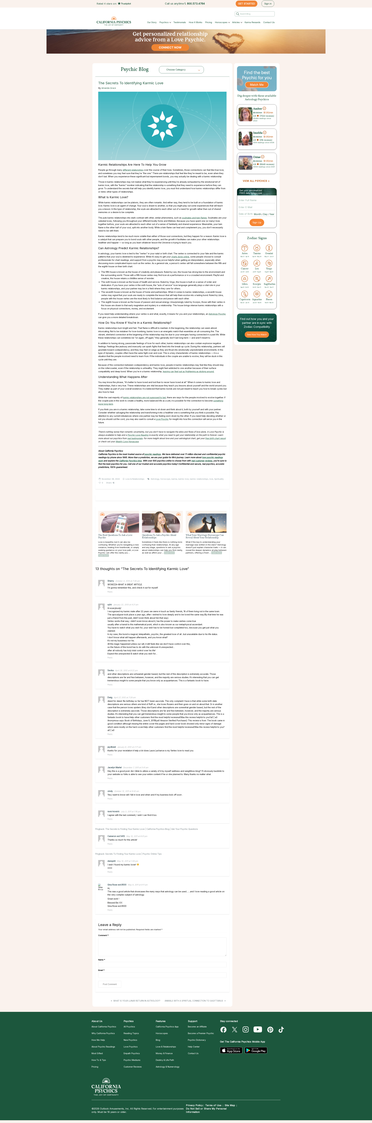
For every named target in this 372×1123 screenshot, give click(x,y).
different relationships (133, 170)
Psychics (164, 22)
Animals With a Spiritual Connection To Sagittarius (194, 1000)
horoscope (165, 479)
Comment (103, 935)
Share (109, 483)
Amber (257, 109)
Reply (110, 591)
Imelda (257, 133)
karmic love (183, 479)
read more (103, 555)
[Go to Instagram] (246, 1030)
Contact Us (269, 22)
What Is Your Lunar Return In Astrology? (136, 1000)
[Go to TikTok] (281, 1030)
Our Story (152, 22)
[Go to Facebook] (224, 1030)
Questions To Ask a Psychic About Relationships (159, 536)
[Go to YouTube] (258, 1030)
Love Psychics (131, 1046)
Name (101, 960)
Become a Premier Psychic (201, 1033)
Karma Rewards (252, 22)
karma (174, 479)
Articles (236, 22)
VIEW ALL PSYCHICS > (256, 180)
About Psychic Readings (103, 1046)
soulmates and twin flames (194, 217)
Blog (158, 1040)
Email (101, 970)
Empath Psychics (132, 1053)
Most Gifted (97, 1053)
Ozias (256, 157)
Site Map (230, 1105)
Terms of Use (213, 1105)
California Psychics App (167, 1026)
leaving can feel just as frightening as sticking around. (188, 371)
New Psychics (130, 1040)
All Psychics (129, 1026)
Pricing (208, 22)
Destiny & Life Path (165, 1060)
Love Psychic (162, 419)
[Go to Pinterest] (270, 1030)
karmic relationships (199, 479)
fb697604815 (113, 811)
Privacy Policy (194, 1105)
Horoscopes (221, 22)
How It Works (195, 22)
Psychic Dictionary (197, 1040)
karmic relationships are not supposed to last (144, 397)
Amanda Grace (108, 87)
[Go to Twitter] (235, 1030)
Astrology (155, 479)
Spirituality (219, 479)
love (211, 479)
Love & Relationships (134, 479)
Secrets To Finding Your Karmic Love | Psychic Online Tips (133, 854)
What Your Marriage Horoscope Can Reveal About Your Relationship (205, 536)
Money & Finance (164, 1053)
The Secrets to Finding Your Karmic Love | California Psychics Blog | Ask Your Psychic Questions (151, 829)
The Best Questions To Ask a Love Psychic (115, 536)
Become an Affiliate (197, 1026)
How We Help (98, 1040)
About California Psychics (104, 1026)
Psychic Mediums (132, 1060)
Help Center (194, 1046)
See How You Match (257, 334)
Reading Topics (131, 1033)
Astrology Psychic (217, 314)
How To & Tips (99, 1060)
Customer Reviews (133, 1066)
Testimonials (179, 22)
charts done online (180, 256)
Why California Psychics (103, 1033)
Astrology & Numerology (167, 1066)
